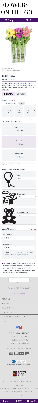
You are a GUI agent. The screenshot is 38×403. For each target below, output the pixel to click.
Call (7, 401)
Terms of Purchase (24, 392)
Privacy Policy (10, 392)
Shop (11, 20)
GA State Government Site (28, 388)
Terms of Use (19, 395)
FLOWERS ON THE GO (16, 8)
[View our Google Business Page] (17, 328)
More (4, 89)
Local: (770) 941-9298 (19, 343)
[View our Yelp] (20, 328)
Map (19, 401)
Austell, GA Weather (8, 388)
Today (22, 103)
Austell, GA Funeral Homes (13, 382)
